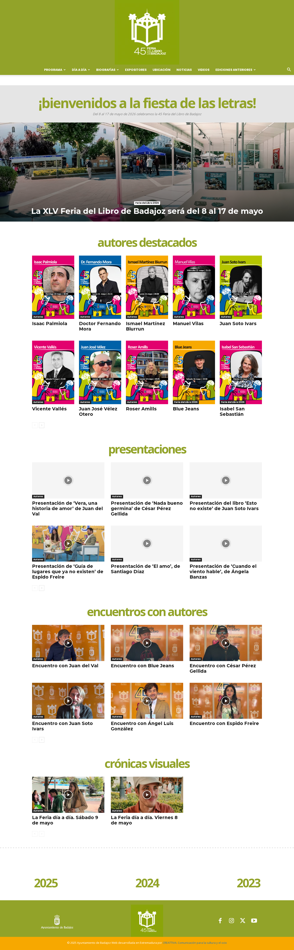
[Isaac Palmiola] (53, 287)
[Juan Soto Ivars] (241, 287)
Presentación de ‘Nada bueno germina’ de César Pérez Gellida (147, 508)
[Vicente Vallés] (53, 372)
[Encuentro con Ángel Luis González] (147, 701)
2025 (45, 884)
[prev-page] (34, 425)
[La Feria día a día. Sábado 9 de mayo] (68, 795)
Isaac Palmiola (49, 323)
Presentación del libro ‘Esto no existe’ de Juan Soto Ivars (224, 505)
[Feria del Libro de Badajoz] (147, 32)
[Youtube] (254, 921)
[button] (289, 70)
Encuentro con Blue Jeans (142, 665)
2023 (248, 884)
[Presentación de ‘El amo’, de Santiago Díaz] (147, 544)
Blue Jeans (186, 408)
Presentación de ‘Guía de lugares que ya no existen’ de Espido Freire (67, 571)
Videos (203, 70)
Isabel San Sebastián (232, 411)
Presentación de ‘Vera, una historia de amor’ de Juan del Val (67, 508)
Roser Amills (141, 408)
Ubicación (161, 70)
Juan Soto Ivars (238, 323)
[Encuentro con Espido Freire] (226, 701)
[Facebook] (220, 921)
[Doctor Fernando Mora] (100, 287)
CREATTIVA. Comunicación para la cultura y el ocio (195, 943)
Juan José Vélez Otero (98, 411)
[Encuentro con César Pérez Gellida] (226, 643)
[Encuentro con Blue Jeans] (147, 643)
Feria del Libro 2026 (147, 203)
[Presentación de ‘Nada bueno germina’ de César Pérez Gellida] (147, 480)
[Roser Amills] (147, 372)
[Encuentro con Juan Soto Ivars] (68, 701)
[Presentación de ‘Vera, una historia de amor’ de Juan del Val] (68, 480)
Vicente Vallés (49, 408)
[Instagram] (231, 921)
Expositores (136, 70)
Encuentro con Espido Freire (224, 723)
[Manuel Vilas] (194, 287)
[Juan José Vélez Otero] (100, 372)
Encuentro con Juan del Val (65, 665)
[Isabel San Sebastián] (241, 372)
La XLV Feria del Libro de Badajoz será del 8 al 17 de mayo (147, 211)
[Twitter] (243, 921)
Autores (38, 316)
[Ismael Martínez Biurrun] (147, 287)
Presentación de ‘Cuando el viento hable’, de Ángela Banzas (223, 571)
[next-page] (41, 425)
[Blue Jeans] (194, 372)
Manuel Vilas (188, 323)
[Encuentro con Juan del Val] (68, 643)
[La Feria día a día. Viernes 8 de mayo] (147, 795)
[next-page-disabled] (41, 834)
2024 (147, 884)
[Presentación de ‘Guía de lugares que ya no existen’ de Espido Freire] (68, 544)
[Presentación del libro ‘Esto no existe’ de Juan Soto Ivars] (226, 480)
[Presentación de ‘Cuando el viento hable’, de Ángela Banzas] (226, 544)
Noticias (184, 70)
